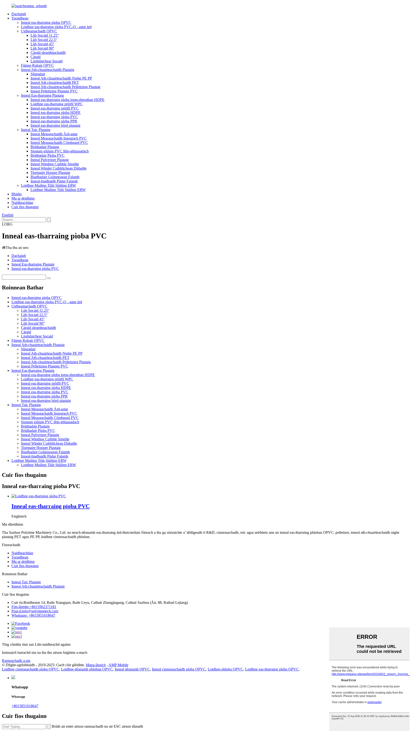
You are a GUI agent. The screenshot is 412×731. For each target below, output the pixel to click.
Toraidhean (19, 18)
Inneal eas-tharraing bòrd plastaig (55, 125)
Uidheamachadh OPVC (39, 31)
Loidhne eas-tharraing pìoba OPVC (272, 669)
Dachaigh (18, 14)
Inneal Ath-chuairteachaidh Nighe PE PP (61, 78)
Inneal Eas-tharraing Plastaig (42, 95)
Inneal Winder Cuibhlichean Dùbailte (59, 168)
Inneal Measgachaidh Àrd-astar (54, 134)
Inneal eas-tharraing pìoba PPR (54, 121)
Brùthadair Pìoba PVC (48, 155)
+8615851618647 (24, 706)
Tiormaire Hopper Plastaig (50, 173)
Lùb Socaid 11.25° (45, 35)
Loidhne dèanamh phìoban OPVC (87, 669)
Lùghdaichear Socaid (46, 61)
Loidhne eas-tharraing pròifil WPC (57, 104)
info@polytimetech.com (34, 611)
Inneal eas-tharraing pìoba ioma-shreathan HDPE (67, 100)
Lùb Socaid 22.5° (44, 40)
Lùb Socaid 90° (42, 48)
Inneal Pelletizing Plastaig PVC (54, 91)
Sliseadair (38, 74)
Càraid (36, 57)
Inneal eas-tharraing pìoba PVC (54, 117)
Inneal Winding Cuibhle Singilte (55, 164)
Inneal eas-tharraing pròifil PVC (55, 108)
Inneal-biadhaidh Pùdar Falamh (54, 181)
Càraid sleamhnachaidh (48, 52)
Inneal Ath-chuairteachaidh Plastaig (47, 70)
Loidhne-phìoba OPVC (225, 669)
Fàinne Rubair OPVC (37, 65)
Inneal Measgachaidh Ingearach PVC (59, 138)
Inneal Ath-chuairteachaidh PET (55, 83)
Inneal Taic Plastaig (35, 130)
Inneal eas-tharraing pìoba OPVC (46, 22)
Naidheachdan (22, 203)
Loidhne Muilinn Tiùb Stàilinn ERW (48, 185)
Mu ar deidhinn (23, 198)
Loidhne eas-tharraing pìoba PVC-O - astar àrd (56, 27)
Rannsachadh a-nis (16, 661)
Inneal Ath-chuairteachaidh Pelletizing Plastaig (65, 87)
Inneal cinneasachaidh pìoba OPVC (179, 669)
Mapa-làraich (96, 665)
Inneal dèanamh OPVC (132, 669)
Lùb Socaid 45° (42, 44)
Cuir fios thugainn (25, 207)
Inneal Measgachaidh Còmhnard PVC (59, 143)
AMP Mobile (118, 665)
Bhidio (16, 194)
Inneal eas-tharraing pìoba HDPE (56, 113)
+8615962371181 (33, 607)
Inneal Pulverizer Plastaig (50, 160)
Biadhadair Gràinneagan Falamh (55, 177)
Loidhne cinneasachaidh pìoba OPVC (30, 669)
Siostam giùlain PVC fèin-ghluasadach (60, 151)
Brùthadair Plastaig (45, 147)
